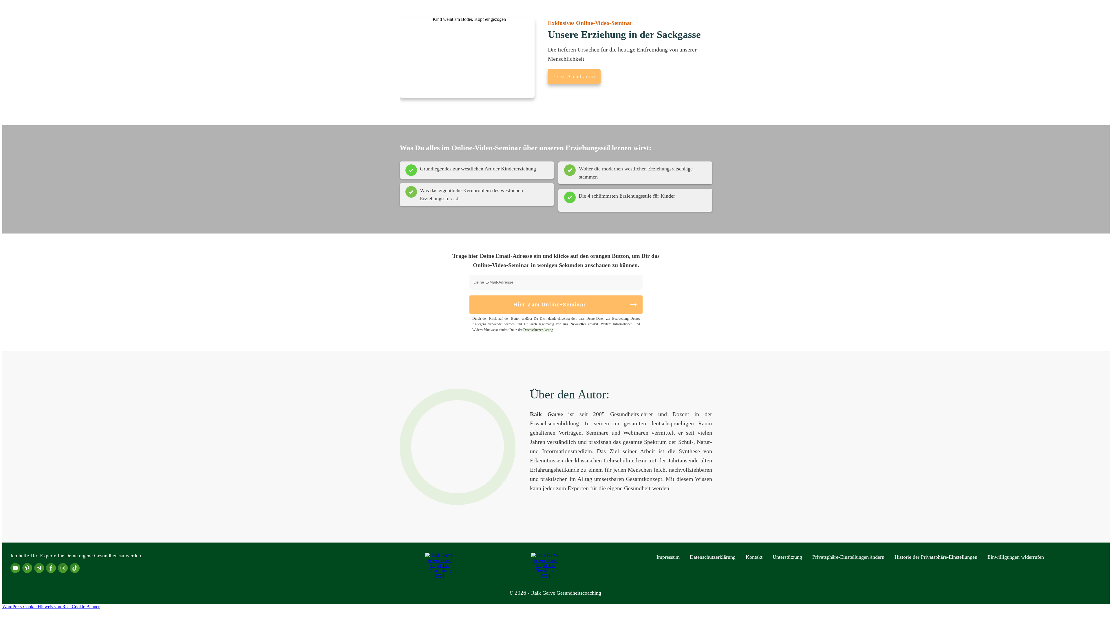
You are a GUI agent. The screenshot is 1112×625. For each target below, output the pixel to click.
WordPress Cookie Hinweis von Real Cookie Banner (51, 606)
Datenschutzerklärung (538, 330)
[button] (848, 557)
